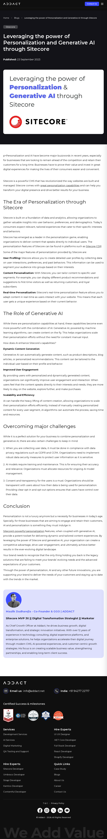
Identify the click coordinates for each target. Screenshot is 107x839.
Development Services (15, 734)
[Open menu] (102, 3)
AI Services (9, 740)
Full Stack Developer (65, 746)
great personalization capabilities (59, 185)
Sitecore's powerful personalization (23, 531)
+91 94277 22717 (79, 691)
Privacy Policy (57, 803)
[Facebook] (40, 810)
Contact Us (92, 4)
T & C (45, 803)
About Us (59, 780)
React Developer (63, 751)
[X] (53, 810)
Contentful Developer (14, 792)
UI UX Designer (62, 734)
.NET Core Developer (65, 740)
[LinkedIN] (60, 810)
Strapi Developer (12, 780)
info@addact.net (34, 691)
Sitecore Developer (13, 769)
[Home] (11, 4)
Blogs (16, 18)
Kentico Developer (13, 786)
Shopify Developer (63, 757)
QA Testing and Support (16, 751)
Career (57, 786)
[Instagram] (46, 810)
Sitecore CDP (93, 246)
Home (6, 18)
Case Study (60, 769)
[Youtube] (67, 810)
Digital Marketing (12, 746)
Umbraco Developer (14, 774)
